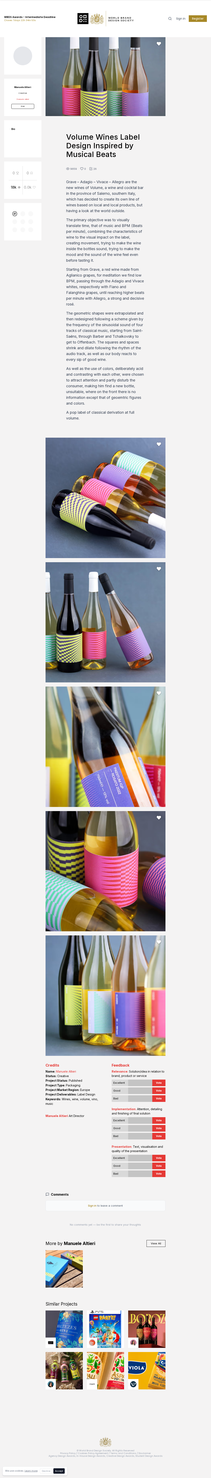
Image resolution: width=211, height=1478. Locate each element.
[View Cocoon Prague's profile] (92, 1384)
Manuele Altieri (66, 1071)
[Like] (158, 43)
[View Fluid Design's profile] (92, 1343)
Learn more (31, 1470)
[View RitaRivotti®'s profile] (51, 1343)
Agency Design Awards (62, 1456)
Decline (46, 1471)
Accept (59, 1471)
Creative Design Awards (120, 1456)
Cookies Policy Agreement (93, 1453)
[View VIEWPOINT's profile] (133, 1384)
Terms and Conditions (123, 1453)
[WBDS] (14, 213)
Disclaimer (144, 1453)
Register (198, 19)
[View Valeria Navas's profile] (133, 1343)
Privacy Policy (68, 1453)
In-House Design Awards (90, 1456)
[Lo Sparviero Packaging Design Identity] (64, 1269)
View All (156, 1243)
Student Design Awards (149, 1456)
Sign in (180, 19)
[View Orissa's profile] (51, 1384)
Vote (159, 1082)
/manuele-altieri (22, 99)
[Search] (170, 18)
